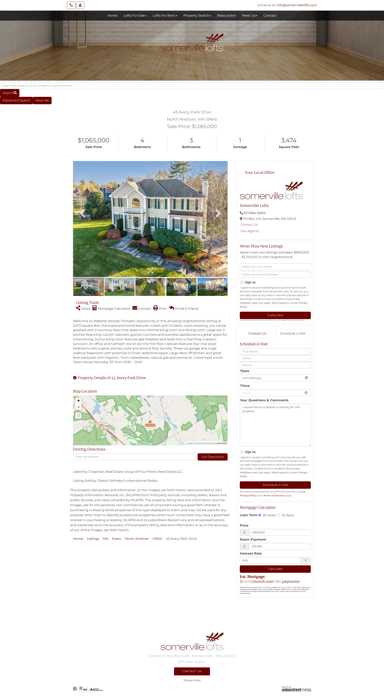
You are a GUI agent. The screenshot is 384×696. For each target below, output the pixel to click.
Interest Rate (251, 553)
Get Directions (212, 457)
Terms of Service (273, 495)
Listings (93, 539)
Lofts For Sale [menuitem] (134, 15)
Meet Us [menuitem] (248, 15)
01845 (157, 539)
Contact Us (249, 224)
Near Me (42, 100)
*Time (245, 386)
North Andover (137, 539)
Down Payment (253, 539)
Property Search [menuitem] (196, 15)
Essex (116, 539)
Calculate (275, 569)
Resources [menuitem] (225, 15)
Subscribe (275, 315)
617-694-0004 (255, 213)
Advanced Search (16, 100)
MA (105, 539)
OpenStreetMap (205, 443)
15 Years (287, 515)
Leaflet (189, 443)
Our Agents (250, 231)
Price (244, 525)
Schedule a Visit (293, 333)
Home (78, 539)
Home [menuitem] (113, 15)
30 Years (269, 515)
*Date (244, 371)
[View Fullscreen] (78, 416)
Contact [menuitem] (269, 15)
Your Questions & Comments (264, 400)
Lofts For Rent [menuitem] (164, 15)
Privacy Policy (248, 495)
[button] (9, 93)
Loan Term (249, 515)
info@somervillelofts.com (297, 5)
